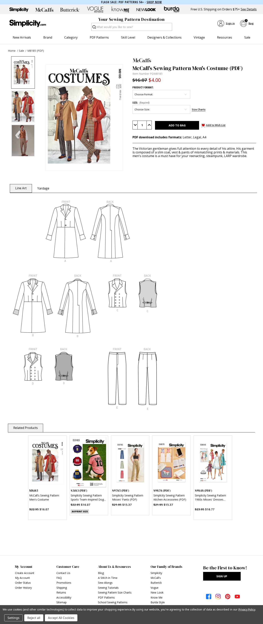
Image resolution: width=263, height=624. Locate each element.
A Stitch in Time (107, 578)
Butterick (156, 582)
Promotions (63, 582)
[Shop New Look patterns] (146, 9)
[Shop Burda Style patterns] (171, 9)
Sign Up (221, 576)
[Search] (94, 28)
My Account (22, 578)
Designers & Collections (164, 37)
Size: (141, 102)
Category (71, 37)
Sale (247, 37)
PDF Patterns (99, 37)
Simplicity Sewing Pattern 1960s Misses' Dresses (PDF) (210, 498)
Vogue (154, 587)
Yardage (43, 188)
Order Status (23, 582)
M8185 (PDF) (35, 50)
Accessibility (63, 597)
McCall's (156, 578)
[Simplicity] (27, 23)
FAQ (59, 578)
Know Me (156, 597)
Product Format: (143, 87)
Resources (224, 37)
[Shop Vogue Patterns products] (95, 9)
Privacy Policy (246, 609)
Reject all (33, 618)
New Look (157, 592)
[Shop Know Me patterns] (120, 9)
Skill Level (128, 37)
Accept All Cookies (61, 618)
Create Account (24, 573)
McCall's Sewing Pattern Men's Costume (44, 497)
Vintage (199, 37)
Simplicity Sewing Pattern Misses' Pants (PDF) (127, 497)
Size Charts (198, 109)
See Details (249, 9)
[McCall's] (194, 60)
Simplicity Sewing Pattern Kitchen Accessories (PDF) (169, 497)
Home (12, 50)
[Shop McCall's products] (44, 9)
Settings (13, 618)
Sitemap (61, 602)
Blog (101, 573)
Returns (61, 592)
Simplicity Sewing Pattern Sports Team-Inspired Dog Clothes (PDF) (87, 498)
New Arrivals (22, 37)
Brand (47, 37)
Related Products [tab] (25, 428)
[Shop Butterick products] (70, 9)
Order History (23, 587)
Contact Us (63, 573)
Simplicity (156, 573)
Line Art (21, 188)
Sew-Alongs (105, 582)
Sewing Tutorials (108, 587)
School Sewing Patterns (112, 602)
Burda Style (158, 602)
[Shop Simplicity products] (19, 9)
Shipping (61, 587)
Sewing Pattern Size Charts (115, 592)
